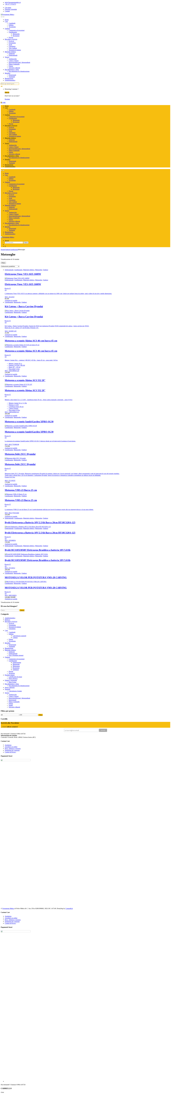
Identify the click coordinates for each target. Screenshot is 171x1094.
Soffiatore (16, 669)
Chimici (15, 637)
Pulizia (11, 66)
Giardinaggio (13, 32)
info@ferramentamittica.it (13, 2)
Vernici (7, 57)
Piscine (11, 37)
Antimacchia (13, 59)
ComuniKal (69, 908)
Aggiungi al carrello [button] (11, 300)
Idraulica (7, 73)
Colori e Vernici (14, 60)
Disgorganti (12, 75)
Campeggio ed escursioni (16, 30)
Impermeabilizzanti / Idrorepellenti (19, 62)
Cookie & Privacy (10, 752)
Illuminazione (9, 78)
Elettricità (12, 53)
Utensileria (12, 46)
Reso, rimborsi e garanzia (13, 748)
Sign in (7, 92)
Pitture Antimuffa (14, 64)
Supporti (7, 689)
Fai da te (11, 41)
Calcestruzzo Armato (15, 691)
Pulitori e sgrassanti (11, 680)
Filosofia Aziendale (11, 9)
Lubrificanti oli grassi (15, 677)
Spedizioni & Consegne (12, 750)
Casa (6, 21)
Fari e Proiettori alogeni (16, 655)
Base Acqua (12, 682)
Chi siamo (8, 7)
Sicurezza (12, 673)
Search (7, 240)
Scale (10, 44)
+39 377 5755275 (10, 4)
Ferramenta (12, 43)
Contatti (7, 11)
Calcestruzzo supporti (19, 636)
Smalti (11, 705)
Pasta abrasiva (13, 678)
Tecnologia (12, 27)
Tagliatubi (12, 77)
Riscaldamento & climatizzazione (19, 71)
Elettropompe (17, 662)
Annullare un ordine (11, 747)
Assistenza (8, 745)
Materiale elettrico (10, 52)
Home (7, 19)
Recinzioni (16, 36)
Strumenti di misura (15, 50)
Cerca (26, 242)
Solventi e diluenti (14, 68)
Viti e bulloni (13, 48)
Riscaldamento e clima (12, 69)
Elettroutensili (13, 55)
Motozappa (16, 666)
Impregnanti (12, 700)
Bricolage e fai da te (11, 39)
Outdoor (7, 28)
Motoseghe (16, 34)
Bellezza (7, 620)
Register (7, 99)
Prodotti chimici (10, 675)
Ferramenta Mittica (8, 908)
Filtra (40, 715)
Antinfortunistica (10, 80)
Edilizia (11, 25)
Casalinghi (12, 23)
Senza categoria (10, 687)
